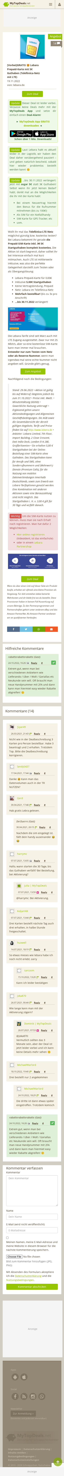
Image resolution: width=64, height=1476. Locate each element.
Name (9, 1210)
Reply (34, 662)
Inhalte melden (17, 1452)
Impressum (14, 1449)
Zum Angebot (33, 371)
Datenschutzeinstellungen (23, 1459)
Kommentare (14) (19, 711)
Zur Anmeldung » (23, 1413)
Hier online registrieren (31, 534)
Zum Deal (32, 94)
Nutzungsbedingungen (20, 1280)
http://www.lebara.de (40, 429)
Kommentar (13, 1172)
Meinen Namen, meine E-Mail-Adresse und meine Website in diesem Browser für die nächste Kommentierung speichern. (32, 1246)
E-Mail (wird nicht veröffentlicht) (25, 1224)
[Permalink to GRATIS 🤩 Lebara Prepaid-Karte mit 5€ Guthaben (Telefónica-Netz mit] (32, 47)
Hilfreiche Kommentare (24, 648)
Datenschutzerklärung (28, 1276)
